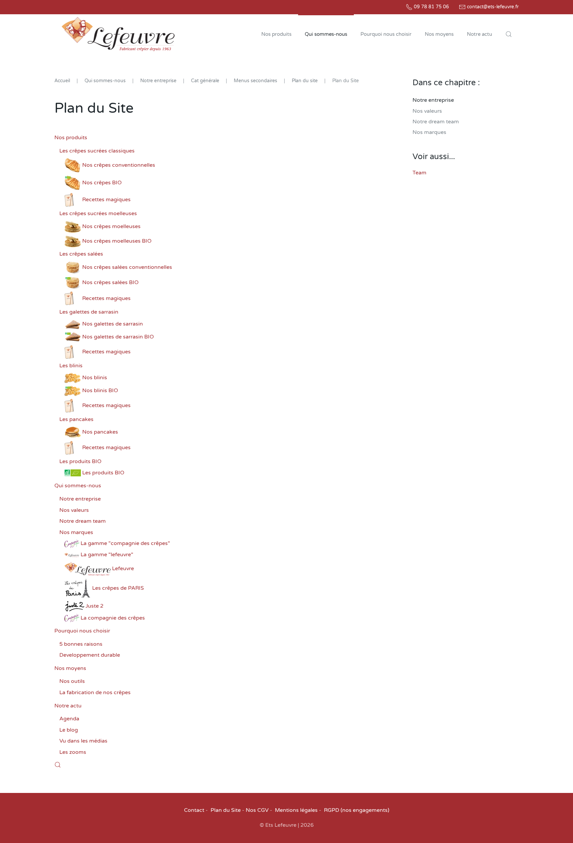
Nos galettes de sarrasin (112, 324)
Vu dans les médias (83, 741)
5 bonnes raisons (80, 644)
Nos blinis (94, 377)
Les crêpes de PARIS (118, 588)
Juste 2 (94, 606)
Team (419, 172)
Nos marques (76, 532)
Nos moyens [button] (439, 34)
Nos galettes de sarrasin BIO (118, 336)
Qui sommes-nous (77, 485)
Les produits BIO (80, 461)
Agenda (69, 718)
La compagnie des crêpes (113, 618)
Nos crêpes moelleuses (111, 226)
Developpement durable (89, 655)
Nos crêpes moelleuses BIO (117, 241)
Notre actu (68, 705)
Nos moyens (70, 668)
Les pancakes (76, 419)
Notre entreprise (80, 499)
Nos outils (72, 681)
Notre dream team (82, 521)
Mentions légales (296, 810)
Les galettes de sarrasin (88, 312)
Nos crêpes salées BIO (110, 282)
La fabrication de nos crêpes (95, 692)
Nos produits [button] (276, 34)
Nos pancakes (100, 432)
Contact (194, 810)
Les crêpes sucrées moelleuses (98, 213)
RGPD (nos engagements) (356, 810)
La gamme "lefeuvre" (107, 554)
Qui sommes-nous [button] (326, 34)
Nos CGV (257, 810)
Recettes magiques (106, 199)
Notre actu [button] (479, 34)
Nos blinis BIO (100, 390)
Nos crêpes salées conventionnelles (127, 267)
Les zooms (72, 752)
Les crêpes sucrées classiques (97, 151)
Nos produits (70, 137)
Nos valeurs (74, 510)
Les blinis (71, 365)
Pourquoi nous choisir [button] (386, 34)
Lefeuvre (123, 568)
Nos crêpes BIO (102, 182)
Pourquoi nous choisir (82, 631)
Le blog (68, 730)
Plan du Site (226, 810)
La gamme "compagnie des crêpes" (125, 543)
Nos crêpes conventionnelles (118, 165)
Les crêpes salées (81, 254)
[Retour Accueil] (118, 34)
